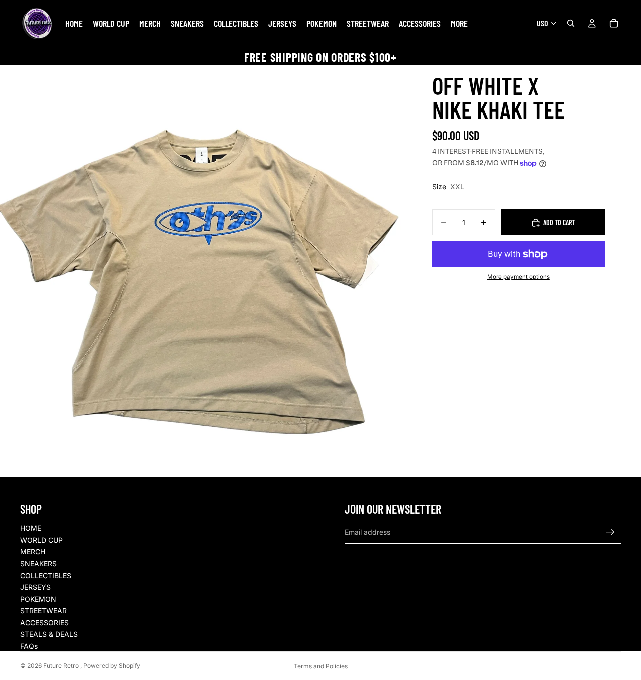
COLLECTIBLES (45, 575)
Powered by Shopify (111, 665)
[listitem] (459, 23)
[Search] (571, 23)
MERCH (32, 551)
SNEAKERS (38, 563)
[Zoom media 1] (206, 271)
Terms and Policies (321, 666)
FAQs (29, 646)
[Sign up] (610, 532)
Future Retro (61, 665)
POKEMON (38, 599)
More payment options (518, 277)
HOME (30, 528)
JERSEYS (35, 587)
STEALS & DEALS (49, 634)
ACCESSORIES (44, 622)
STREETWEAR (43, 610)
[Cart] (614, 23)
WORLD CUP (41, 540)
